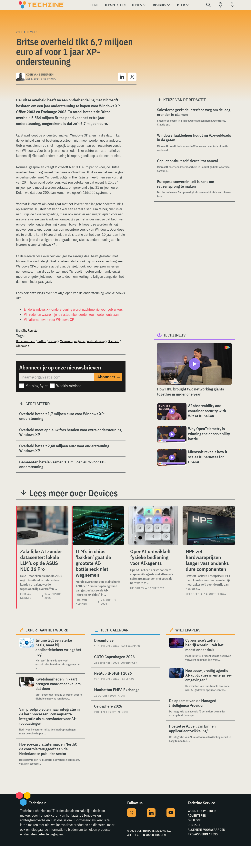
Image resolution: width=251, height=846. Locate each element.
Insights (159, 5)
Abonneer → (108, 377)
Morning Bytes (36, 385)
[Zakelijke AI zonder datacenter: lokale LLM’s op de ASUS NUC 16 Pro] (42, 525)
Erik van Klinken (25, 595)
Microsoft (66, 341)
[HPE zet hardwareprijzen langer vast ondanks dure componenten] (209, 525)
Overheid (113, 341)
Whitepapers (187, 630)
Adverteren (197, 815)
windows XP (23, 346)
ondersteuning (96, 341)
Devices (32, 32)
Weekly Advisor (68, 385)
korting (52, 341)
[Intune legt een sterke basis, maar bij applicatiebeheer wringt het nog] (26, 654)
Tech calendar (114, 630)
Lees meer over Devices (73, 493)
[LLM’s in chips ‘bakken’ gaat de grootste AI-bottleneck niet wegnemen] (98, 525)
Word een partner (202, 811)
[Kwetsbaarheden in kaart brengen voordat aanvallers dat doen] (26, 688)
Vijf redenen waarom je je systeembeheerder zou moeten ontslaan (71, 314)
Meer (181, 5)
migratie (79, 341)
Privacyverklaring (203, 834)
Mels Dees (137, 588)
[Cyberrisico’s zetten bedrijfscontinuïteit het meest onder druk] (176, 650)
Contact (194, 825)
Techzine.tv (174, 335)
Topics (137, 5)
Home (94, 5)
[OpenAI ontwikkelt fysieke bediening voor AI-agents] (153, 525)
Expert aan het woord (46, 630)
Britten (41, 341)
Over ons (194, 820)
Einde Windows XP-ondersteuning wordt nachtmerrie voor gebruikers (73, 309)
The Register (30, 330)
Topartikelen (115, 5)
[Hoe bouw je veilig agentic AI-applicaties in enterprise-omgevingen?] (176, 680)
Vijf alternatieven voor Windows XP (49, 319)
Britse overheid (25, 341)
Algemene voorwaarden (206, 829)
